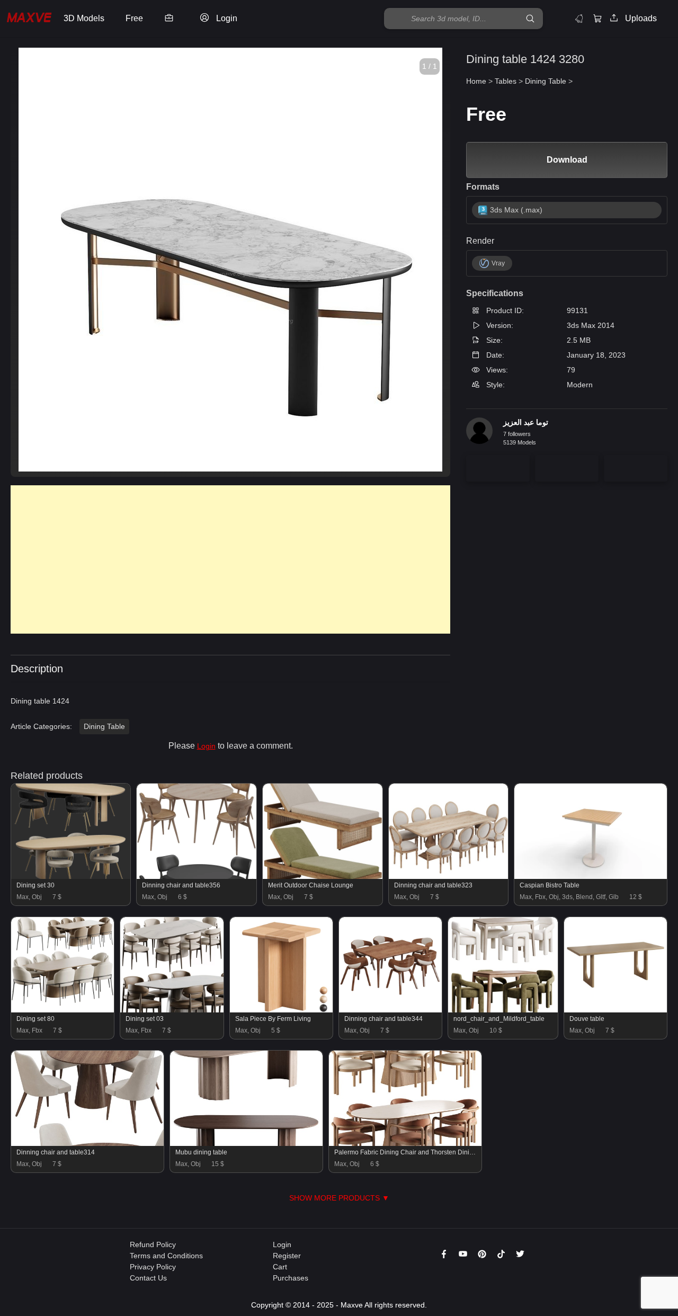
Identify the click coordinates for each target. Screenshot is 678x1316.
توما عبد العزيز (525, 422)
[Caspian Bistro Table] (590, 876)
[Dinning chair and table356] (196, 876)
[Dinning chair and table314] (87, 1143)
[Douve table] (615, 1010)
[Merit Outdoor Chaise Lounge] (322, 876)
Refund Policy (153, 1244)
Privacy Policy (153, 1266)
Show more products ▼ (339, 1198)
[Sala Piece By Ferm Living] (281, 1010)
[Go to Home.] (29, 18)
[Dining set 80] (62, 1010)
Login (206, 746)
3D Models (84, 18)
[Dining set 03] (171, 1010)
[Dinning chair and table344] (390, 1010)
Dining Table (104, 726)
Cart (280, 1266)
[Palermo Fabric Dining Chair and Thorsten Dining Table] (405, 1143)
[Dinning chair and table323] (448, 876)
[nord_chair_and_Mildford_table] (502, 1010)
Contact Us (148, 1278)
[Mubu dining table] (246, 1143)
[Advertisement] (230, 559)
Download (567, 159)
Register (287, 1255)
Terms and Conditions (166, 1255)
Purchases (290, 1278)
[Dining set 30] (70, 876)
